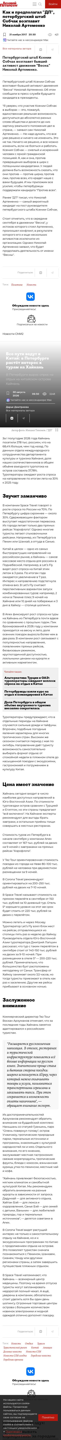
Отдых (29, 1343)
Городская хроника (13, 1359)
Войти (53, 4)
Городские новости (41, 1355)
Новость (31, 285)
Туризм (41, 1343)
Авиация (47, 1347)
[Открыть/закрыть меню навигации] (34, 4)
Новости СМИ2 (13, 333)
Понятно (48, 1417)
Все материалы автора (17, 48)
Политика (16, 285)
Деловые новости (12, 1351)
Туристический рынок (15, 1347)
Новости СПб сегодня (15, 1355)
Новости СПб (33, 1351)
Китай (35, 1347)
